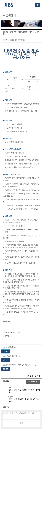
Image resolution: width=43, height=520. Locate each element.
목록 (7, 381)
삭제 (38, 376)
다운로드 (5, 351)
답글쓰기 (34, 382)
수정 (31, 376)
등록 (21, 423)
